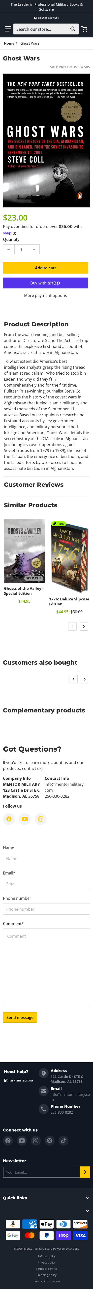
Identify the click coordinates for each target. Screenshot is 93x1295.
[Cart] (85, 29)
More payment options (45, 295)
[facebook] (8, 1141)
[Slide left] (72, 626)
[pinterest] (50, 1141)
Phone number (17, 898)
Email (9, 873)
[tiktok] (63, 1141)
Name (8, 847)
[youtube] (22, 1141)
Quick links (15, 1198)
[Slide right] (84, 626)
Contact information (46, 1281)
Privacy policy (47, 1262)
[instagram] (36, 1141)
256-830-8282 (62, 1112)
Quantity (11, 239)
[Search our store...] (73, 29)
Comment (13, 923)
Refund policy (47, 1256)
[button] (8, 29)
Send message (19, 1017)
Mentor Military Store (38, 1248)
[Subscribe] (85, 1172)
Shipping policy (47, 1275)
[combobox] (46, 29)
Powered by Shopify (66, 1248)
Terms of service (46, 1268)
